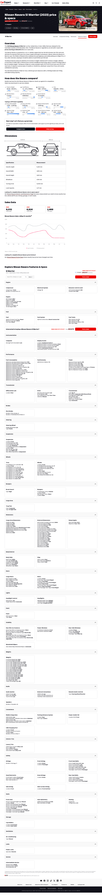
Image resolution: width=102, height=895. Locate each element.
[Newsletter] (93, 2)
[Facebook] (44, 881)
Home (7, 9)
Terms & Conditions (52, 888)
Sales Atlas (65, 3)
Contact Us (64, 884)
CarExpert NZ (81, 884)
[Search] (96, 2)
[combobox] (16, 277)
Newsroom (29, 884)
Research (26, 3)
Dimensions (73, 36)
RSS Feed (60, 888)
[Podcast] (61, 881)
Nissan (16, 9)
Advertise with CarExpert (41, 884)
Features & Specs (82, 36)
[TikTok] (51, 881)
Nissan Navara (14, 46)
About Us (19, 884)
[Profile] (99, 2)
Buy (46, 3)
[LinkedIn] (57, 881)
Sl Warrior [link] (35, 9)
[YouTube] (41, 881)
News (16, 3)
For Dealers (55, 884)
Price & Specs (29, 9)
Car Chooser (55, 3)
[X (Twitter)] (54, 881)
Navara (20, 9)
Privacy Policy (43, 888)
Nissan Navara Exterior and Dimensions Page (20, 194)
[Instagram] (48, 881)
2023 (24, 9)
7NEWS (72, 884)
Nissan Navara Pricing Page (15, 257)
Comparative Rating (64, 36)
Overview (55, 36)
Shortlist (36, 3)
